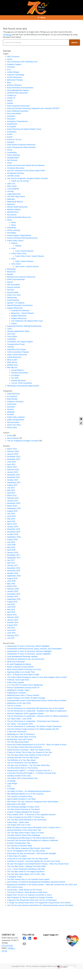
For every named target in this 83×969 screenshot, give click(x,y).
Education (11, 116)
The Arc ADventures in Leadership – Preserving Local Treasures (33, 721)
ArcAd (9, 435)
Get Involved (12, 160)
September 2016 (14, 576)
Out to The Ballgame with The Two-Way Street (26, 851)
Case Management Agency (18, 90)
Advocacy (11, 67)
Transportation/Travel (16, 344)
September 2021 (14, 482)
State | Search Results (24, 261)
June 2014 (11, 630)
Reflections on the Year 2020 (19, 703)
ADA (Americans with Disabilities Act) (22, 62)
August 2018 (12, 539)
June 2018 (11, 545)
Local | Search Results (24, 251)
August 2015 (12, 602)
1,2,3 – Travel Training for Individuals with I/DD (26, 869)
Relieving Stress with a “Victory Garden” (23, 695)
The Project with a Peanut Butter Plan (22, 778)
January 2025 (12, 454)
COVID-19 (11, 98)
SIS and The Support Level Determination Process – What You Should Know (38, 864)
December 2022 (13, 459)
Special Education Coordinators (20, 305)
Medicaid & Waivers (15, 202)
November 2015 (13, 594)
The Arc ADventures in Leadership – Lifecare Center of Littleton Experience (37, 716)
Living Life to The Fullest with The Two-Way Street (27, 859)
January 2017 (12, 565)
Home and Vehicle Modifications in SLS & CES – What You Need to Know (36, 745)
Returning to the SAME (16, 804)
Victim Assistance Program (18, 352)
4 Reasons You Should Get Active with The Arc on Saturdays (32, 900)
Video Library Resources (17, 355)
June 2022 (11, 462)
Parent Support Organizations (19, 235)
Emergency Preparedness (17, 121)
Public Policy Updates (16, 417)
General (10, 409)
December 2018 (13, 529)
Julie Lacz (11, 184)
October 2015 (12, 596)
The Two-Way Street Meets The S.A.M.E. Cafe (26, 874)
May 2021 (11, 490)
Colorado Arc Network (20, 310)
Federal (14, 243)
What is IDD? (12, 360)
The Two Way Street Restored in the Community (26, 820)
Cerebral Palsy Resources (17, 93)
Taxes (9, 329)
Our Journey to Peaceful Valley (19, 846)
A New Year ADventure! (16, 732)
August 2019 (12, 511)
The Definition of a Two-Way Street (21, 760)
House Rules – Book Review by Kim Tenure (24, 890)
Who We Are (12, 368)
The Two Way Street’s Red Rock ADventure (24, 747)
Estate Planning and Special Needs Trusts (24, 129)
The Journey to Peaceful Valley (19, 796)
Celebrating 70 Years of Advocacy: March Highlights (28, 646)
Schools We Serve (18, 381)
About (9, 59)
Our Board (15, 375)
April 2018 (11, 550)
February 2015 (13, 617)
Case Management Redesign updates (22, 656)
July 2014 (11, 628)
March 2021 (12, 495)
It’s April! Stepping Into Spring (19, 664)
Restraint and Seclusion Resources (21, 277)
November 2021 (13, 477)
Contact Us (11, 95)
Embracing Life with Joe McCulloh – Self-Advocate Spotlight (31, 853)
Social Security (13, 300)
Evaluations (11, 132)
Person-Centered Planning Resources (22, 238)
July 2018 (11, 542)
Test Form (11, 334)
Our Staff (15, 378)
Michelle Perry (13, 212)
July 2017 (11, 560)
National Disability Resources (19, 217)
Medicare (11, 204)
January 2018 (12, 552)
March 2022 (12, 467)
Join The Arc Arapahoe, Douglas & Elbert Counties (27, 178)
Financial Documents (19, 373)
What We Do (12, 362)
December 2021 (13, 475)
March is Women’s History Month (20, 667)
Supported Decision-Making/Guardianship (24, 326)
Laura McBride (13, 189)
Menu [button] (43, 18)
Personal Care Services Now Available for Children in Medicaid (32, 840)
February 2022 (13, 470)
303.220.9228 (7, 945)
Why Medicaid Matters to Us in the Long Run (25, 794)
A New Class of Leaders (17, 856)
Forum (9, 150)
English (64, 967)
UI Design (11, 789)
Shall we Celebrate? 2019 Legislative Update (25, 713)
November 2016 (13, 571)
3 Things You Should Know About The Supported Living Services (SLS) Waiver (39, 903)
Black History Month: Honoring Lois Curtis (24, 669)
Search (10, 282)
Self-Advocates (13, 285)
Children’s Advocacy (15, 402)
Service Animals (13, 287)
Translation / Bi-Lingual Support (20, 342)
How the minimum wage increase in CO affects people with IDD (33, 729)
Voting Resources (14, 357)
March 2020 (12, 506)
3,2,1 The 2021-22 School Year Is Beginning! (25, 685)
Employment (12, 124)
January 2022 (12, 472)
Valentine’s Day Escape (16, 349)
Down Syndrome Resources (18, 106)
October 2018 (12, 534)
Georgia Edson (13, 158)
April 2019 (11, 521)
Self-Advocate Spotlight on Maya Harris (23, 807)
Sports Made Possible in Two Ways (21, 799)
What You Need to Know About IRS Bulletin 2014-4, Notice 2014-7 (34, 828)
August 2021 (12, 485)
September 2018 (14, 537)
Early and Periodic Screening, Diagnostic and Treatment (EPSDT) (33, 108)
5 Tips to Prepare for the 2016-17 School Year (25, 817)
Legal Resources (14, 194)
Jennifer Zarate (13, 176)
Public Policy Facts (18, 253)
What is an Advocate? (16, 662)
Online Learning (13, 230)
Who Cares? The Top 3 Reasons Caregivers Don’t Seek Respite (32, 802)
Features (10, 142)
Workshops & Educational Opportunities (23, 386)
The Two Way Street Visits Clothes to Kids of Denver (28, 755)
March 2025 (12, 449)
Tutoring (10, 347)
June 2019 (11, 516)
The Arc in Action (14, 706)
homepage (7, 34)
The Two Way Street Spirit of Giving (21, 737)
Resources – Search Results (22, 313)
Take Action (16, 264)
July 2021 (11, 488)
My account (11, 215)
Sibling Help (12, 298)
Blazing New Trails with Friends (20, 739)
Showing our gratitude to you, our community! (25, 659)
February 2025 (13, 451)
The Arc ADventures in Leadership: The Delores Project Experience (34, 726)
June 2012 (11, 633)
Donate (10, 103)
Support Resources (15, 308)
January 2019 (12, 527)
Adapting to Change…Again (18, 690)
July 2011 (11, 638)
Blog (9, 82)
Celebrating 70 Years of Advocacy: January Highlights (29, 654)
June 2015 (11, 607)
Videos (14, 323)
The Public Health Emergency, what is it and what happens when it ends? (37, 677)
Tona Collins (12, 336)
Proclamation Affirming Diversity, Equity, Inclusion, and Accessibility (34, 649)
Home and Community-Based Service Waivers (26, 165)
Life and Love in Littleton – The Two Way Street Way (28, 765)
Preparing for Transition (16, 693)
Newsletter (11, 228)
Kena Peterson (13, 438)
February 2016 (13, 589)
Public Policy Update (15, 682)
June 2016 (11, 581)
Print (9, 786)
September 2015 (14, 599)
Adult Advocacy (13, 394)
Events (10, 134)
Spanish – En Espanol (15, 303)
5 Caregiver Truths (14, 877)
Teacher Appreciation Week (18, 331)
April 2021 (11, 493)
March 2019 (12, 524)
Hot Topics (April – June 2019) (19, 719)
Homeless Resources (15, 168)
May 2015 (11, 609)
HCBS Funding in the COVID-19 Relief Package (26, 698)
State (13, 259)
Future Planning (13, 155)
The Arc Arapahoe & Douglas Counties (22, 441)
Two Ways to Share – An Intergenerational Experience (29, 791)
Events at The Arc (14, 139)
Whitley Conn (12, 365)
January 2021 (12, 501)
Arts (9, 70)
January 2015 (12, 620)
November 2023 (13, 457)
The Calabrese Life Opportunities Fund (27, 321)
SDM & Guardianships (16, 279)
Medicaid (11, 199)
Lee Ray (10, 191)
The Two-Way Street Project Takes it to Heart (25, 833)
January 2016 (12, 591)
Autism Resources (14, 77)
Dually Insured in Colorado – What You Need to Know (28, 750)
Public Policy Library (15, 241)
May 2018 (11, 547)
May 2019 (11, 519)
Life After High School (16, 196)
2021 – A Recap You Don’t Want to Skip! (23, 675)
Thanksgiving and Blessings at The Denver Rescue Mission (31, 838)
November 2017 (13, 555)
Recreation (11, 269)
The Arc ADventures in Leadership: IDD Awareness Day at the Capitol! (35, 708)
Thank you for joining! (20, 181)
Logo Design (12, 783)
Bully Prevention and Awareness (20, 88)
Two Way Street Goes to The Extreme (22, 768)
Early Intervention (14, 114)
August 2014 (12, 625)
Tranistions (11, 339)
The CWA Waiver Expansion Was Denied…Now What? (29, 848)
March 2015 (12, 615)
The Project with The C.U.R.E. (19, 825)
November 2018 (13, 532)
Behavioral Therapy (15, 80)
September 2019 (14, 508)
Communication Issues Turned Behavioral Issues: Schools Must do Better (36, 700)
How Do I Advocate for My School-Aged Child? (26, 171)
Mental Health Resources (17, 207)
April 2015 (11, 612)
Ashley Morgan (13, 72)
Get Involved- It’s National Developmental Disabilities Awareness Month (36, 882)
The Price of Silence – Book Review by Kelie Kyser (27, 892)
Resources (11, 272)
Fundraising (11, 152)
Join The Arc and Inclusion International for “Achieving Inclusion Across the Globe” (40, 905)
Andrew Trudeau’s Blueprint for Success (23, 812)
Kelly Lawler (12, 186)
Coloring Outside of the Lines (19, 776)
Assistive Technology (15, 75)
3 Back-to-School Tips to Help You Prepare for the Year (29, 752)
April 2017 (11, 563)
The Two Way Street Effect (18, 742)
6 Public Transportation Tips (18, 843)
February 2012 (13, 635)
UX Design (11, 781)
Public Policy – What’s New (18, 822)
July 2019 (11, 514)
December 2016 (13, 568)
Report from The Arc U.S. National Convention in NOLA (29, 895)
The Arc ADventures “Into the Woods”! (22, 763)
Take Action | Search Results (27, 266)
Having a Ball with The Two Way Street (23, 757)
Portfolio (10, 414)
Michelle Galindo (14, 209)
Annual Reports (17, 370)
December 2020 (13, 503)
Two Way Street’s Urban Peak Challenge (23, 835)
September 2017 (14, 558)
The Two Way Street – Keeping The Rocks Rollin (26, 866)
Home (9, 163)
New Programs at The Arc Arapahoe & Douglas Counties (30, 897)
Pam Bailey (11, 233)
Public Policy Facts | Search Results (29, 256)
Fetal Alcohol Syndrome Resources (21, 145)
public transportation (15, 420)
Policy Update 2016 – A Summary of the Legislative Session (31, 814)
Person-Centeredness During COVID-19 (23, 688)
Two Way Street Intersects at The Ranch (23, 809)
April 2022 (11, 464)
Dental (9, 101)
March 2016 (12, 586)
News (9, 220)
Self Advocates (13, 422)
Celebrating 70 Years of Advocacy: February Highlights (29, 651)
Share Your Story (14, 295)
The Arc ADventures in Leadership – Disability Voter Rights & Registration (37, 711)
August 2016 (12, 578)
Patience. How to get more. (18, 680)
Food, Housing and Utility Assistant (21, 147)
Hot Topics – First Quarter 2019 (20, 724)
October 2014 (12, 622)
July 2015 (11, 604)
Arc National (12, 396)
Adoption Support (14, 64)
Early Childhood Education (17, 111)
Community (11, 404)
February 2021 (13, 498)
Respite (10, 274)
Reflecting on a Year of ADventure (21, 734)
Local (13, 248)
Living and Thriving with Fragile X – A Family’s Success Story (31, 773)
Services (10, 290)
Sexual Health (12, 292)
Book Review (12, 399)
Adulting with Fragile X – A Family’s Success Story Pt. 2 (29, 770)
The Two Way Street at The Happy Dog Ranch (25, 872)
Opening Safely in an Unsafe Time (21, 672)
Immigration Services (15, 173)
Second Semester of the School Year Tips (24, 830)
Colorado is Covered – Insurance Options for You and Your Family (33, 861)
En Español (11, 127)
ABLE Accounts (13, 56)
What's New (12, 427)
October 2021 (12, 480)
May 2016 (11, 584)
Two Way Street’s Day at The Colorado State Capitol (28, 879)
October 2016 (12, 573)
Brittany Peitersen (14, 85)
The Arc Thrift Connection (21, 383)
